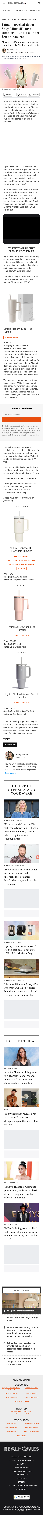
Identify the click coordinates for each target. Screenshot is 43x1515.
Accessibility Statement (21, 1457)
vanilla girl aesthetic (28, 265)
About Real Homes (27, 1412)
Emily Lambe (15, 50)
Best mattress (11, 1423)
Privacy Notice (31, 428)
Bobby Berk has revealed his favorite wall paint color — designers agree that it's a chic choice (22, 1347)
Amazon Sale (18, 207)
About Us (21, 1464)
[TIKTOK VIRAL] (21, 526)
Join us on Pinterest (11, 1397)
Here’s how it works (21, 58)
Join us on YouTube (31, 1388)
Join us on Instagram (11, 1393)
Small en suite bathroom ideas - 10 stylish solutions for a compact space (22, 1362)
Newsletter (35, 94)
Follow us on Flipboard (21, 1402)
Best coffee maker (11, 1427)
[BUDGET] (21, 605)
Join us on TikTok (32, 1393)
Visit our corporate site (32, 1507)
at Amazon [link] (21, 556)
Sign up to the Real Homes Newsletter (11, 1388)
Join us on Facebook (32, 1397)
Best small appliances (31, 1431)
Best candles (21, 1435)
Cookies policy (21, 1478)
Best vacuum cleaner (32, 1423)
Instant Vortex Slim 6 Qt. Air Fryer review (23, 1319)
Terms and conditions (21, 1471)
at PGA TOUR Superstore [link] (21, 564)
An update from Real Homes (20, 1311)
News (32, 52)
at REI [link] (21, 568)
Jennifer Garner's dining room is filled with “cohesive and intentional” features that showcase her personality (22, 1331)
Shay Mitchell (10, 744)
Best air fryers (11, 1431)
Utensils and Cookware (28, 19)
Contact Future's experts (21, 1460)
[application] (21, 227)
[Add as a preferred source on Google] (22, 1497)
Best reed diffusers (31, 1427)
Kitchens (13, 19)
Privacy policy (21, 1475)
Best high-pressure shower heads (28, 10)
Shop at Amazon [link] (11, 337)
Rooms (4, 19)
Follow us (23, 94)
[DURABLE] (21, 672)
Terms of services (30, 426)
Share (9, 94)
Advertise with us (16, 1412)
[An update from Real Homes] (21, 1303)
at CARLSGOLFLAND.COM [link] (21, 560)
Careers (21, 1482)
